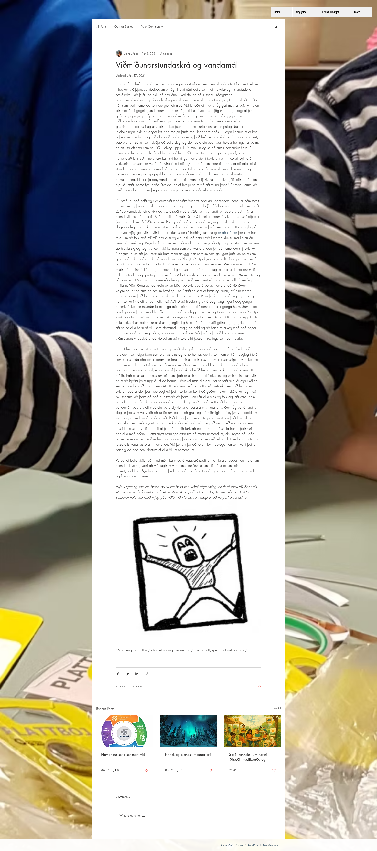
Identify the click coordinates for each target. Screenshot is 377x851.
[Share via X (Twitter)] (127, 674)
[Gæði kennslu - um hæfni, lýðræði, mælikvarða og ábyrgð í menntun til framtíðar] (252, 731)
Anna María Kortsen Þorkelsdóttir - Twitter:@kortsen (249, 845)
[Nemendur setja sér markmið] (124, 731)
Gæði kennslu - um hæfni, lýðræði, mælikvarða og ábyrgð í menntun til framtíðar (251, 757)
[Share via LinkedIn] (137, 674)
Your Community (152, 26)
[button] (276, 26)
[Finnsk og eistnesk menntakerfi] (188, 731)
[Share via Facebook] (118, 674)
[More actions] (258, 53)
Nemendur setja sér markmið (123, 754)
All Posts (101, 26)
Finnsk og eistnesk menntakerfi (188, 754)
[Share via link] (146, 674)
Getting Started (124, 26)
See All (277, 708)
